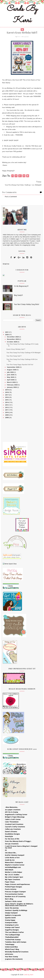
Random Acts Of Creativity (15, 896)
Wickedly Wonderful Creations (16, 952)
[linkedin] (23, 257)
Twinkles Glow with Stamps (15, 942)
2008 (7, 417)
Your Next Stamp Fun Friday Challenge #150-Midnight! (24, 352)
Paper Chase (10, 882)
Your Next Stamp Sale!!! (14, 356)
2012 (7, 407)
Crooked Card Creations (14, 824)
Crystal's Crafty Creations (15, 827)
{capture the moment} (14, 959)
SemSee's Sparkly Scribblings (16, 910)
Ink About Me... (11, 853)
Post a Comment (11, 197)
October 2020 (12, 342)
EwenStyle (9, 836)
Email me (6, 264)
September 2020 (13, 367)
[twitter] (15, 257)
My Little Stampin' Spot (14, 877)
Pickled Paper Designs (13, 887)
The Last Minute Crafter (14, 932)
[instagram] (27, 257)
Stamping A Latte (12, 925)
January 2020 (12, 387)
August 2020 (12, 370)
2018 (7, 392)
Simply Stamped (11, 913)
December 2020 (13, 337)
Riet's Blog (9, 899)
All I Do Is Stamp (11, 812)
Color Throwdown (11, 822)
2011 (7, 410)
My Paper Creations (12, 879)
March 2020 (11, 382)
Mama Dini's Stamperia (14, 862)
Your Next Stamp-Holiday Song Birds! (26, 304)
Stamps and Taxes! (12, 927)
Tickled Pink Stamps (13, 940)
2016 (7, 397)
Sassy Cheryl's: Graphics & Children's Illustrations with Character (19, 904)
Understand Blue (11, 947)
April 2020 (11, 380)
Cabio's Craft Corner (13, 819)
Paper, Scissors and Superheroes (17, 884)
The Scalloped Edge (12, 935)
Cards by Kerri (22, 14)
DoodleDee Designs (12, 834)
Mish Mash (9, 870)
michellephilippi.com (13, 867)
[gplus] (19, 257)
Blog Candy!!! (18, 295)
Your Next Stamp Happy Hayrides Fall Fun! (20, 364)
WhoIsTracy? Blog (12, 949)
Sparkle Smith (10, 918)
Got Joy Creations (11, 844)
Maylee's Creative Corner (14, 865)
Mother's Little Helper (13, 872)
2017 (7, 395)
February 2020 (12, 385)
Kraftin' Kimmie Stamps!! (14, 855)
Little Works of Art (12, 858)
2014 (7, 402)
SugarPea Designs (12, 930)
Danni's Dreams (11, 832)
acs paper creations (12, 810)
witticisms (9, 954)
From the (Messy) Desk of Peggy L (18, 841)
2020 (7, 335)
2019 (7, 390)
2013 (7, 405)
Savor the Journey (12, 908)
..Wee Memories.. (11, 807)
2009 (7, 415)
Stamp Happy (10, 920)
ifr (6, 850)
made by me (10, 860)
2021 (7, 332)
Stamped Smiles (11, 922)
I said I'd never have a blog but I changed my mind (21, 847)
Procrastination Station (14, 894)
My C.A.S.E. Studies (12, 875)
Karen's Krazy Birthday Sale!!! (16, 349)
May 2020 (10, 377)
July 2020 (10, 372)
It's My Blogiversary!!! (21, 286)
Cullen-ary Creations (13, 829)
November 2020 (13, 339)
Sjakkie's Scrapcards (13, 915)
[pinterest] (31, 257)
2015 (7, 400)
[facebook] (11, 257)
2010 (7, 412)
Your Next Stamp (11, 957)
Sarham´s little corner (13, 901)
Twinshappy (9, 944)
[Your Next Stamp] (3, 275)
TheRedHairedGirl (11, 937)
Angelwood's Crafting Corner (16, 814)
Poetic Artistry (10, 889)
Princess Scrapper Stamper (15, 892)
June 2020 (11, 375)
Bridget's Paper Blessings (15, 817)
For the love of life (12, 839)
